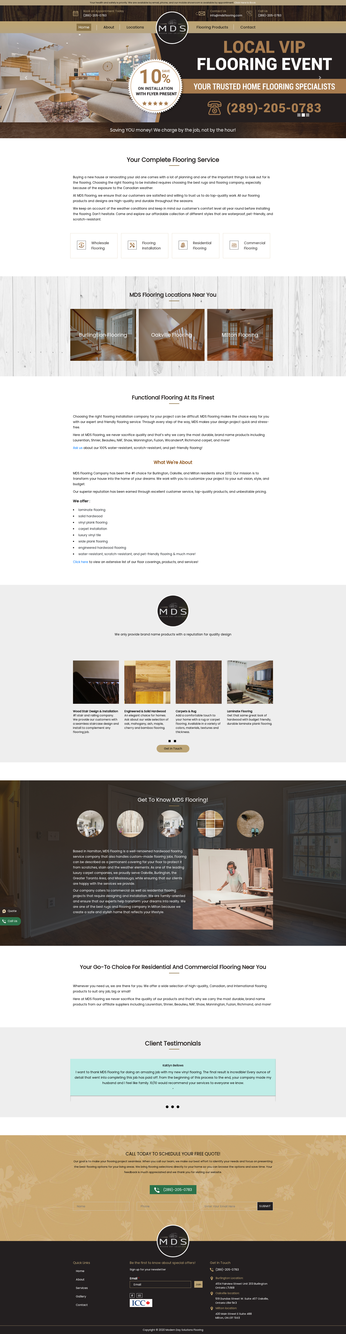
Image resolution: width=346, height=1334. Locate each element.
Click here (80, 630)
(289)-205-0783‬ (95, 15)
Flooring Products (212, 27)
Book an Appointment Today (103, 11)
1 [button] (169, 809)
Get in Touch (173, 816)
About (108, 27)
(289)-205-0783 (177, 1257)
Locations (135, 27)
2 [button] (175, 809)
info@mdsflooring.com (226, 15)
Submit (265, 1274)
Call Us (263, 11)
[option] (96, 760)
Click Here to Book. (245, 2)
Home (83, 27)
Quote (12, 911)
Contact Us (218, 11)
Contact (248, 27)
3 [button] (178, 1174)
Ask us (78, 516)
